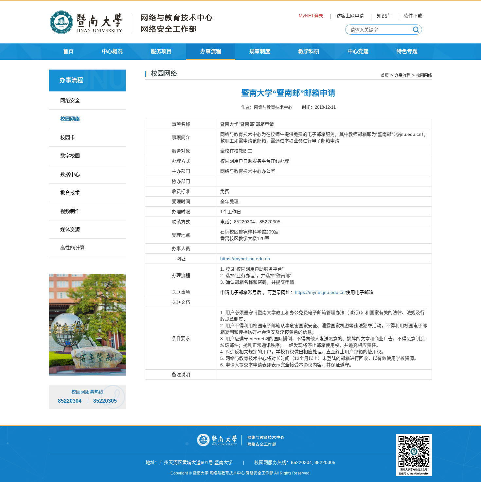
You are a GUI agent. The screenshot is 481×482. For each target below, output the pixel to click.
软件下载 (413, 15)
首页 (385, 75)
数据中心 (70, 174)
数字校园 (70, 155)
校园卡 (67, 137)
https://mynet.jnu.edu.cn (245, 258)
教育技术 (70, 192)
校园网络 (70, 118)
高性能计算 (72, 247)
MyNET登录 (311, 15)
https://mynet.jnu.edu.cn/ (320, 292)
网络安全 (70, 100)
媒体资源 (70, 229)
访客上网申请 (350, 15)
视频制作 (70, 211)
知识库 (384, 15)
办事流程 (402, 75)
